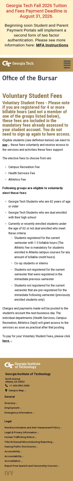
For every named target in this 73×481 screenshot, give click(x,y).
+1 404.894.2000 (19, 385)
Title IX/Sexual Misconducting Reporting (28, 441)
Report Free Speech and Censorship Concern (30, 465)
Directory (9, 403)
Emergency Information (18, 412)
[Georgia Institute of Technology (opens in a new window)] (18, 63)
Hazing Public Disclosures (20, 446)
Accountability (13, 456)
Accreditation (12, 460)
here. (6, 341)
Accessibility (12, 451)
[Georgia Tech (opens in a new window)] (22, 364)
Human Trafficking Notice (19, 436)
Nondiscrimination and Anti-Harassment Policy (32, 427)
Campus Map (16, 390)
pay (4, 145)
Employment (11, 407)
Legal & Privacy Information (20, 432)
